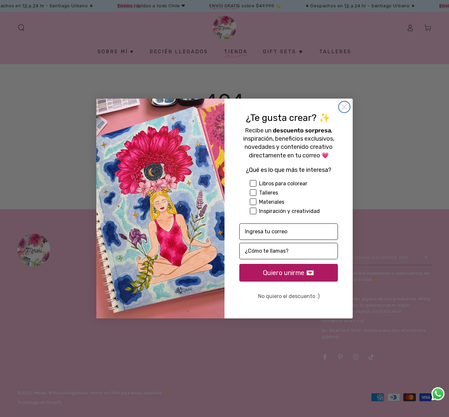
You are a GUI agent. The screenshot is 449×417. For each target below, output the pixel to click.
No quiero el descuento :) (288, 296)
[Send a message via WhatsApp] (438, 394)
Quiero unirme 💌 (288, 273)
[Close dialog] (344, 107)
